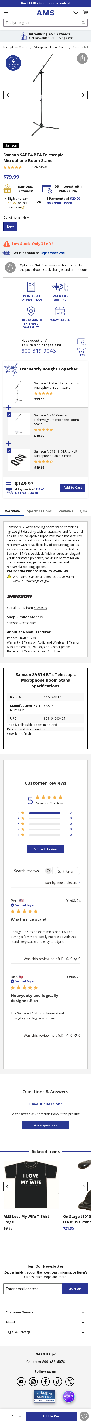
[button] (85, 13)
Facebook (45, 1381)
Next (83, 1186)
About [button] (10, 1322)
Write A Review (45, 849)
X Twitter (69, 1381)
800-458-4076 (53, 1361)
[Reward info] (23, 207)
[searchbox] (28, 870)
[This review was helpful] (67, 958)
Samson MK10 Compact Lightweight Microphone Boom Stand (56, 419)
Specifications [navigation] (39, 511)
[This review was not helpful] (75, 958)
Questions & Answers (45, 1092)
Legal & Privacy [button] (18, 1332)
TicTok (57, 1381)
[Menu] (5, 12)
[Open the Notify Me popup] (10, 267)
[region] (45, 813)
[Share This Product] (82, 58)
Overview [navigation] (11, 511)
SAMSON (40, 608)
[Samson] (20, 603)
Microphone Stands (15, 47)
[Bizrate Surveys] (49, 1400)
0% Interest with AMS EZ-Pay (68, 188)
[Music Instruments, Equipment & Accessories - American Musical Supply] (45, 12)
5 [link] (25, 167)
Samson (11, 145)
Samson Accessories (21, 623)
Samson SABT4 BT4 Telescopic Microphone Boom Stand (57, 385)
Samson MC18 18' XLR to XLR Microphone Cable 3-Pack (55, 453)
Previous (7, 1186)
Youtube (21, 1381)
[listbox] (45, 227)
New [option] (10, 226)
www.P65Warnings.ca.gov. (31, 581)
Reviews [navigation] (66, 511)
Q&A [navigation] (84, 511)
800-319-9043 (38, 350)
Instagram (33, 1381)
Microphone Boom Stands (50, 47)
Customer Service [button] (20, 1312)
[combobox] (45, 23)
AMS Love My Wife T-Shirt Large (26, 1219)
